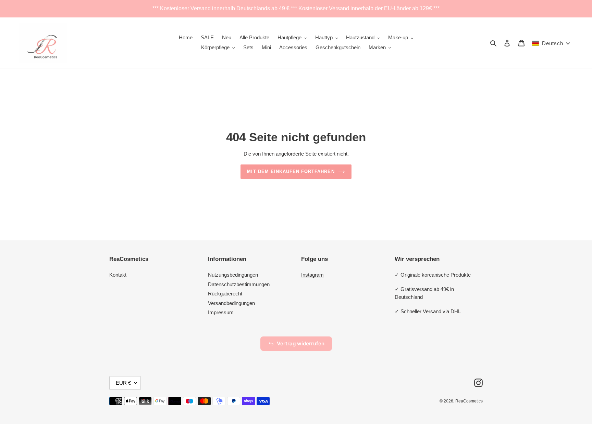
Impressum (221, 312)
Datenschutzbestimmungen (239, 284)
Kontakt (117, 275)
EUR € (123, 383)
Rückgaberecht (225, 293)
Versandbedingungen (231, 303)
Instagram (312, 275)
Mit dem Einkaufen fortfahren (290, 171)
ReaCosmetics (469, 401)
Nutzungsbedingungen (233, 275)
